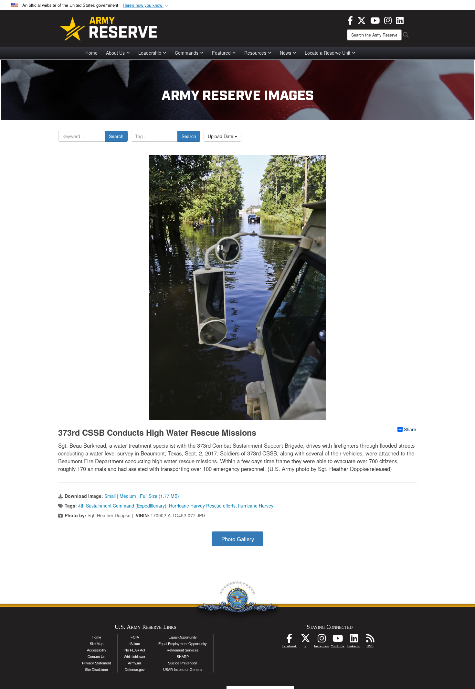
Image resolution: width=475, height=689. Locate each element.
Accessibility (96, 650)
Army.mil (134, 663)
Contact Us (96, 657)
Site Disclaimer (96, 670)
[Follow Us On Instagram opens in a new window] (321, 640)
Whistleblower (134, 657)
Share (410, 429)
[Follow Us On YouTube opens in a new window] (338, 640)
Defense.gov (135, 670)
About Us (115, 52)
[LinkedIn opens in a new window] (400, 19)
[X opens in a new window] (361, 19)
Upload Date (221, 136)
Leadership (149, 52)
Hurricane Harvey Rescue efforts (202, 505)
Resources (255, 52)
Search (116, 136)
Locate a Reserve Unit (327, 52)
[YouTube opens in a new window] (375, 19)
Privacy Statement (96, 663)
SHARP (183, 657)
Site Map (96, 644)
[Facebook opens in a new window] (350, 19)
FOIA (135, 637)
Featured (221, 52)
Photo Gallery (237, 539)
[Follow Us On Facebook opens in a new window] (289, 640)
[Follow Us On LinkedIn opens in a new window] (354, 640)
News (285, 52)
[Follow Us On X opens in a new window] (305, 640)
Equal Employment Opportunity (182, 644)
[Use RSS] (370, 640)
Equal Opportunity (183, 637)
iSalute (135, 644)
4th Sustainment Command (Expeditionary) (122, 505)
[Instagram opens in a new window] (388, 19)
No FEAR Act (134, 650)
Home (91, 52)
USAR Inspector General (182, 670)
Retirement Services (183, 650)
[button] (146, 5)
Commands (186, 52)
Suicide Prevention (182, 663)
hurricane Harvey (255, 505)
